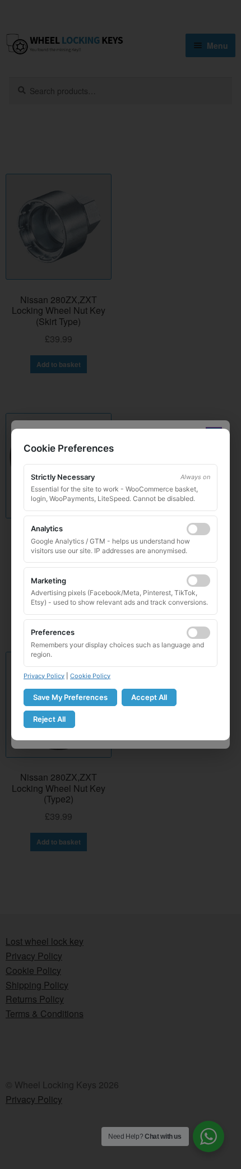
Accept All (149, 697)
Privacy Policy (44, 676)
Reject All (49, 719)
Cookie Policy (90, 676)
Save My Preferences (70, 697)
